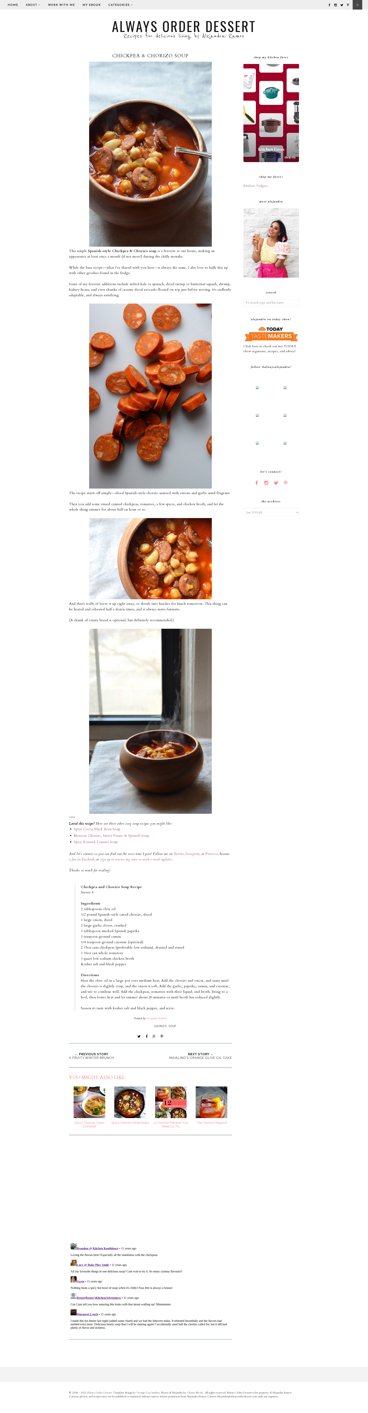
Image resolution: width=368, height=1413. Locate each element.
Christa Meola (195, 1392)
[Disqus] (150, 1190)
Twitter (179, 853)
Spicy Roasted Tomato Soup (96, 842)
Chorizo (160, 1026)
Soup (172, 1026)
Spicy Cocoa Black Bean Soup (97, 829)
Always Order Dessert (184, 26)
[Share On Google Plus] (154, 1036)
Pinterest (211, 853)
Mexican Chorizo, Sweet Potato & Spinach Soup (111, 835)
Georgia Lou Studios (148, 1392)
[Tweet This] (139, 1036)
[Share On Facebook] (147, 1036)
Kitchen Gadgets (255, 186)
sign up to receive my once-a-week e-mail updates (136, 859)
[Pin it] (162, 1036)
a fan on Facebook (81, 859)
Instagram (193, 853)
